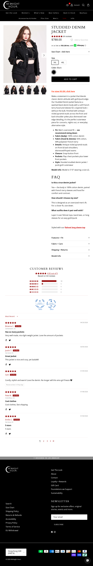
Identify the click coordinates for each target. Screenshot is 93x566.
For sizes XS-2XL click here (63, 91)
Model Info (56, 256)
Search (9, 503)
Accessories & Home (27, 18)
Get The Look (56, 470)
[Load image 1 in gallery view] (24, 54)
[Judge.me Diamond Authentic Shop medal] (39, 303)
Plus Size (45, 18)
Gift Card (55, 485)
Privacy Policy (11, 523)
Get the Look (11, 13)
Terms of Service (13, 526)
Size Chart (10, 507)
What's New (39, 13)
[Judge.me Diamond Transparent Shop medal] (51, 303)
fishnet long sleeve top (75, 227)
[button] (57, 36)
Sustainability (56, 493)
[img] (10, 323)
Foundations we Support (61, 489)
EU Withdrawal (12, 530)
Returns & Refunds (14, 515)
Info (72, 18)
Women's (26, 13)
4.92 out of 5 (52, 273)
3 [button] (47, 441)
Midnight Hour (16, 559)
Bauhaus (83, 13)
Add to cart (70, 79)
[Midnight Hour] (11, 5)
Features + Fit (57, 237)
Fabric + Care (57, 244)
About (53, 474)
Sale (64, 18)
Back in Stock (69, 13)
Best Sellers (54, 13)
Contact (54, 477)
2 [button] (43, 441)
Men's (55, 18)
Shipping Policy (12, 511)
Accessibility (11, 519)
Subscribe (59, 524)
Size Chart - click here (60, 51)
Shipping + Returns (59, 250)
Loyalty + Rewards (58, 481)
